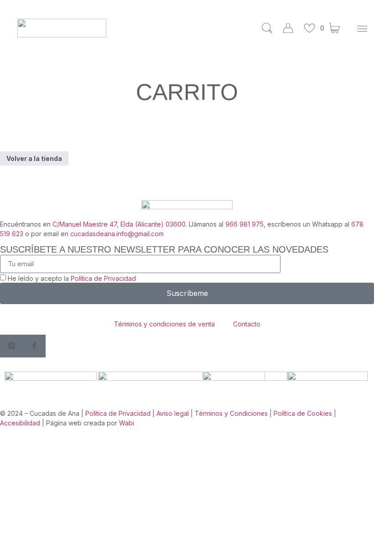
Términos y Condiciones (231, 413)
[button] (361, 29)
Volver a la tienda (34, 158)
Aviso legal (172, 413)
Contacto (246, 324)
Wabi (126, 423)
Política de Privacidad (103, 278)
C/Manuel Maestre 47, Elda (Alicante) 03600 (119, 224)
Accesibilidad (20, 423)
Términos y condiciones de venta (164, 324)
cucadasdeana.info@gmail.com (117, 234)
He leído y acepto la (72, 278)
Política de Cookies (303, 413)
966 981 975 (244, 224)
